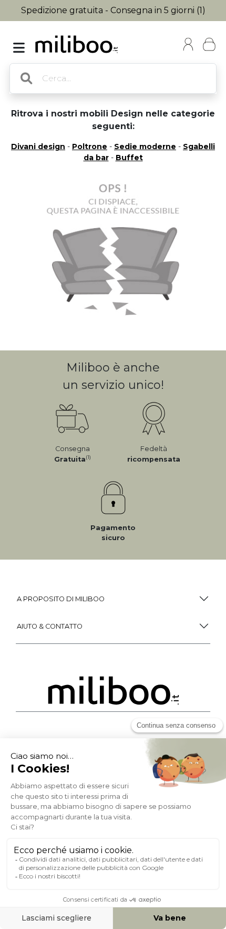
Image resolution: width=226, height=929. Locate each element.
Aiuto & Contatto (50, 626)
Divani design (38, 146)
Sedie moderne (145, 146)
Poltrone (89, 146)
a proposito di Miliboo (61, 599)
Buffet (129, 157)
